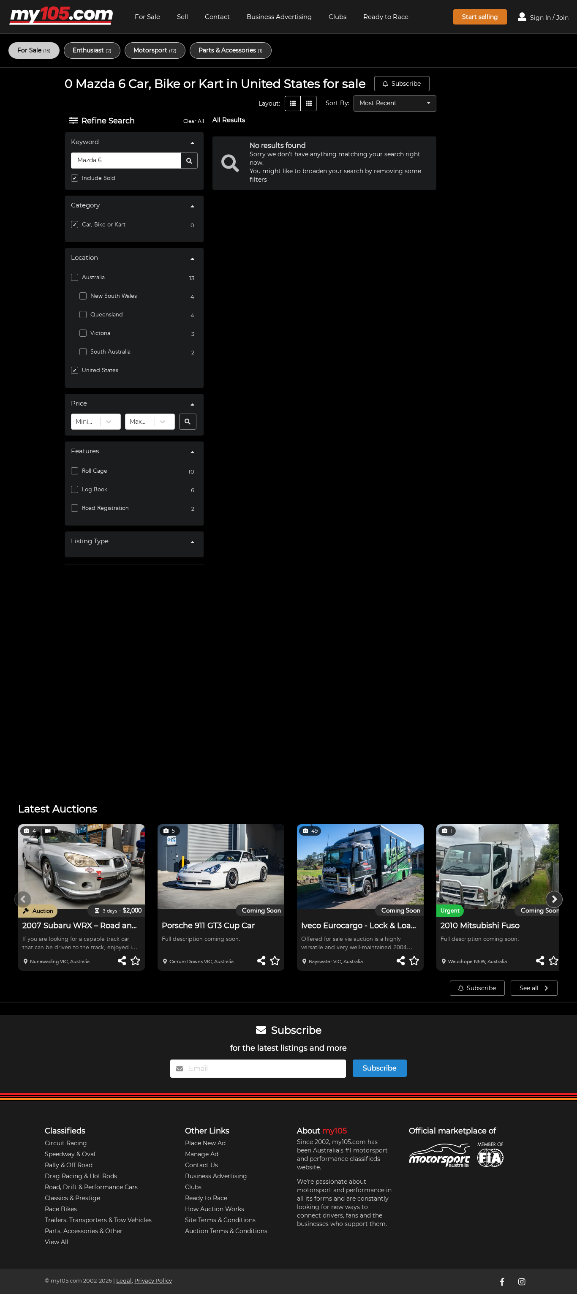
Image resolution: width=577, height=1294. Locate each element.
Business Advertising (279, 17)
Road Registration (105, 508)
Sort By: (337, 103)
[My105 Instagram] (522, 1281)
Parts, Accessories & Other (83, 1231)
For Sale (147, 17)
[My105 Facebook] (503, 1281)
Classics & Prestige (72, 1198)
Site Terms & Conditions (220, 1220)
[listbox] (395, 103)
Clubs (337, 17)
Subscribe (406, 83)
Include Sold (98, 178)
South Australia (110, 351)
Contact (217, 17)
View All (56, 1242)
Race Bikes (61, 1209)
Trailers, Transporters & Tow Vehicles (98, 1220)
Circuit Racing (66, 1143)
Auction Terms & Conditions (226, 1231)
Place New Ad (205, 1143)
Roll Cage (94, 470)
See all (530, 988)
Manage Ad (201, 1154)
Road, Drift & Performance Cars (91, 1187)
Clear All (193, 121)
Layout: (269, 103)
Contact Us (201, 1165)
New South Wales (113, 296)
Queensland (106, 314)
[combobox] (76, 421)
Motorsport (155, 50)
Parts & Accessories (231, 50)
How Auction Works (214, 1209)
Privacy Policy (153, 1281)
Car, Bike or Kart (103, 224)
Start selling (480, 17)
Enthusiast (92, 50)
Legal (124, 1281)
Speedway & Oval (70, 1154)
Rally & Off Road (69, 1165)
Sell (182, 17)
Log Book (94, 489)
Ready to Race (385, 17)
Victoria (100, 333)
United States (100, 370)
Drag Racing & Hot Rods (81, 1176)
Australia (93, 277)
